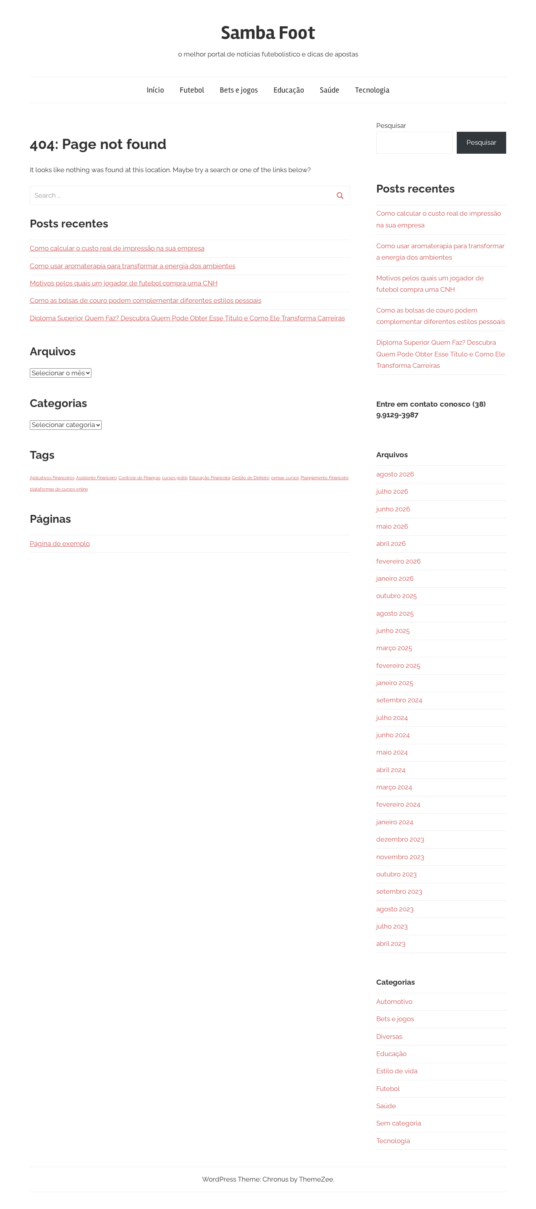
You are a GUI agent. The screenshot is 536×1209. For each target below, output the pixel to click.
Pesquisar (391, 125)
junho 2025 (393, 630)
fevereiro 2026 (398, 561)
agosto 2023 (395, 909)
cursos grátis (175, 477)
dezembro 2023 (400, 839)
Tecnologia (372, 90)
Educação (288, 90)
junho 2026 (393, 509)
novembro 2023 (400, 857)
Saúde (329, 90)
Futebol (192, 90)
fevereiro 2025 (398, 665)
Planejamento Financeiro (325, 477)
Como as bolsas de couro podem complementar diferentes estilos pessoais (145, 300)
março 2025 (394, 648)
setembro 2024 (399, 700)
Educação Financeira (209, 477)
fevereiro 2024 (398, 804)
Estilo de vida (396, 1071)
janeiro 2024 (394, 822)
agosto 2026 (395, 474)
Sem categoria (398, 1123)
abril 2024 (390, 770)
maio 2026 (392, 526)
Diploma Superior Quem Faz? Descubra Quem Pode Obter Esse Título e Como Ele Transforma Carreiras (187, 318)
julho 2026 (392, 491)
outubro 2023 (396, 874)
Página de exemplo (60, 543)
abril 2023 (390, 943)
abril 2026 (391, 543)
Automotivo (394, 1001)
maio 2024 (392, 752)
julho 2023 (392, 926)
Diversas (389, 1036)
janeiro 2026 (395, 578)
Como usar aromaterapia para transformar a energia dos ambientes (132, 266)
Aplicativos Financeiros (52, 477)
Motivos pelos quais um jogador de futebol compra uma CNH (124, 283)
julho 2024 (392, 718)
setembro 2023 (399, 891)
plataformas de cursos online (59, 489)
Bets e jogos (239, 90)
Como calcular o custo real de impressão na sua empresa (117, 248)
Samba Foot (268, 32)
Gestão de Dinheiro (251, 477)
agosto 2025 (395, 613)
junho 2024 (393, 735)
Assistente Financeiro (96, 477)
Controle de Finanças (139, 477)
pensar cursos (285, 477)
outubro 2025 (396, 596)
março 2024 (394, 787)
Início (155, 90)
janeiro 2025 (394, 683)
